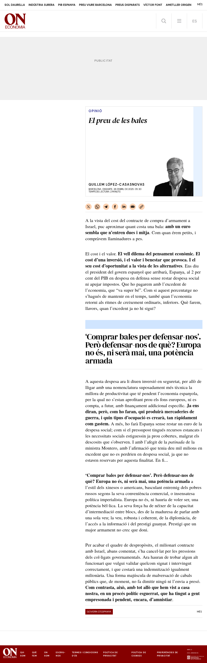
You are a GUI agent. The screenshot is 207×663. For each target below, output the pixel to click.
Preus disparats (127, 5)
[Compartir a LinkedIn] (124, 207)
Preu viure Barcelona (95, 5)
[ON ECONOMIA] (15, 21)
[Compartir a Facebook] (115, 207)
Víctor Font (152, 5)
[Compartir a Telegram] (106, 207)
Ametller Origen (178, 5)
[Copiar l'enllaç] (141, 207)
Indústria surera (42, 5)
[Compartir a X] (88, 207)
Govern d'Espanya (99, 611)
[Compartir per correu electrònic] (133, 207)
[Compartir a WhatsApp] (97, 207)
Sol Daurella (15, 5)
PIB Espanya (66, 5)
